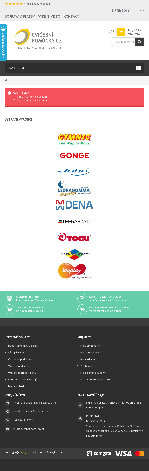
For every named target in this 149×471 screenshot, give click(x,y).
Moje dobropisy (89, 352)
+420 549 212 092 (23, 420)
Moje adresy (87, 359)
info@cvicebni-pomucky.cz (28, 429)
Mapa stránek (16, 386)
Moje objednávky (90, 345)
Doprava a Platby (20, 16)
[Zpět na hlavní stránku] (6, 80)
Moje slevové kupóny (93, 372)
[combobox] (128, 42)
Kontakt (71, 16)
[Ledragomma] (74, 188)
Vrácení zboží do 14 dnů (22, 372)
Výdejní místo (49, 16)
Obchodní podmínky (20, 359)
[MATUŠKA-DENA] (74, 205)
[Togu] (74, 238)
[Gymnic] (74, 139)
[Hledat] (139, 42)
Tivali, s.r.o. (25, 452)
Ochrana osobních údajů (22, 379)
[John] (74, 172)
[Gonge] (74, 155)
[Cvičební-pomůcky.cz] (38, 39)
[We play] (74, 271)
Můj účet (84, 337)
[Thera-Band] (74, 221)
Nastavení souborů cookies (96, 379)
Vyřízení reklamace (19, 366)
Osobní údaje (88, 366)
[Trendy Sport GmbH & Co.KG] (74, 254)
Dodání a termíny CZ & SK (23, 345)
